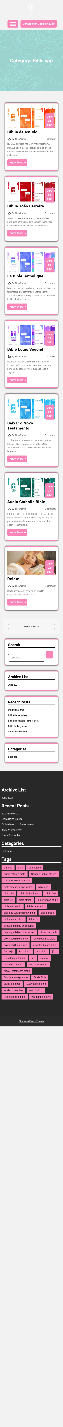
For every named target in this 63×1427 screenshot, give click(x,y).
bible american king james (18, 887)
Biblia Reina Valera (17, 715)
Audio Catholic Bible (26, 502)
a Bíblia (8, 867)
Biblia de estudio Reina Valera (23, 720)
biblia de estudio (36, 906)
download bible (49, 932)
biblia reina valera (13, 919)
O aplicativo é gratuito (16, 977)
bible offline (25, 899)
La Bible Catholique (25, 276)
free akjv (8, 951)
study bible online (13, 990)
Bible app (12, 757)
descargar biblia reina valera (19, 932)
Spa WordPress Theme (31, 1021)
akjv (20, 867)
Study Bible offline (36, 983)
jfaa (54, 951)
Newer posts (30, 626)
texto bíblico (35, 990)
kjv (33, 958)
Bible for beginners (17, 726)
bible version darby (47, 899)
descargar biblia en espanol (19, 925)
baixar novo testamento (17, 880)
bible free (51, 893)
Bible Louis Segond (25, 349)
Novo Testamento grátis (17, 970)
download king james (15, 945)
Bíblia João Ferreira (25, 206)
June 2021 (13, 684)
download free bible (44, 938)
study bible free (12, 983)
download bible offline (16, 938)
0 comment (50, 139)
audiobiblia (35, 867)
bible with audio (12, 906)
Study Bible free (16, 710)
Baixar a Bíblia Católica (43, 874)
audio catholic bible (14, 874)
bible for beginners (30, 893)
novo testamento (38, 964)
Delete (13, 579)
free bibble (24, 951)
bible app (43, 887)
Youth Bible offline (17, 731)
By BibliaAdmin (19, 139)
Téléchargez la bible (14, 996)
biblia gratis (47, 912)
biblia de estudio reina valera (19, 912)
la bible (45, 958)
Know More (17, 162)
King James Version (15, 958)
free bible (41, 951)
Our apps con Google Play (37, 23)
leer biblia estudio (13, 964)
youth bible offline (41, 996)
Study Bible (40, 977)
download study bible (44, 945)
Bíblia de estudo (22, 132)
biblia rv (33, 919)
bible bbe (9, 893)
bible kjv (8, 899)
